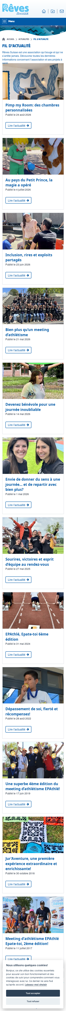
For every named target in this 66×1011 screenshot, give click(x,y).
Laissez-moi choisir (36, 984)
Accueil (10, 39)
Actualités (24, 39)
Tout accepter (33, 993)
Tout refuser (33, 1001)
